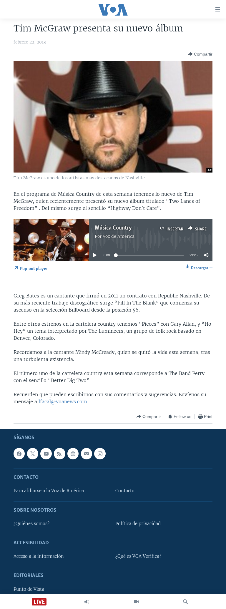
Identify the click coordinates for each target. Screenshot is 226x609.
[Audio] (87, 601)
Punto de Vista (29, 589)
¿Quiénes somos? (31, 523)
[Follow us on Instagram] (99, 453)
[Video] (136, 601)
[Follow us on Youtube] (45, 453)
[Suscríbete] (86, 453)
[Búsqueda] (185, 601)
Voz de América (118, 236)
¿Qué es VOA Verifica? (138, 556)
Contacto (124, 491)
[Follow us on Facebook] (19, 453)
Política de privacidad (138, 523)
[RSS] (59, 453)
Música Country (113, 228)
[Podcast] (73, 453)
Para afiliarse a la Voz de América (49, 491)
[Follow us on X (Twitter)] (32, 453)
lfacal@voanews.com (62, 401)
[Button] (200, 54)
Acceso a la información (39, 556)
